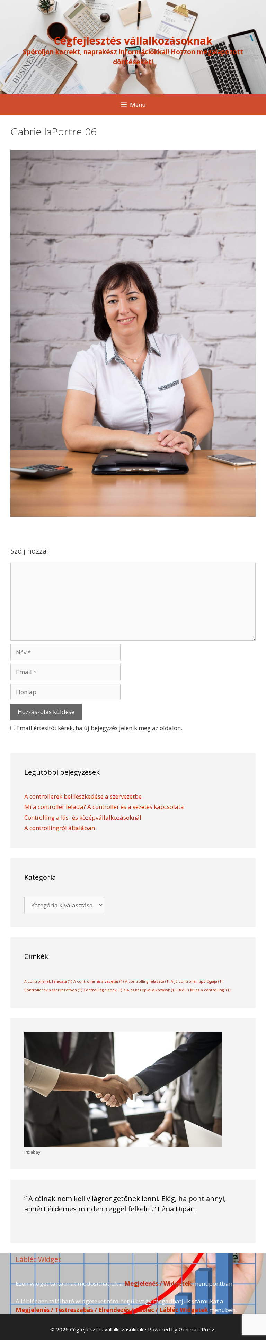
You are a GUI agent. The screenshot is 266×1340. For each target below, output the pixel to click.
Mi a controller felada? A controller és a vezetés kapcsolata (104, 807)
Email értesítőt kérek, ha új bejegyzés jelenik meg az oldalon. (99, 728)
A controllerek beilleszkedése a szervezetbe (83, 796)
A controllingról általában (59, 828)
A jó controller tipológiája (196, 981)
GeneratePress (197, 1329)
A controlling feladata (147, 981)
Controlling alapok (102, 990)
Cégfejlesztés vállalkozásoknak (133, 41)
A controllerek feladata (48, 981)
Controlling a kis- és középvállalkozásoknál (82, 817)
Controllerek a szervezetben (53, 990)
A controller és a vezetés (98, 981)
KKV (183, 990)
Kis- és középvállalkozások (149, 990)
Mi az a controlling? (210, 990)
